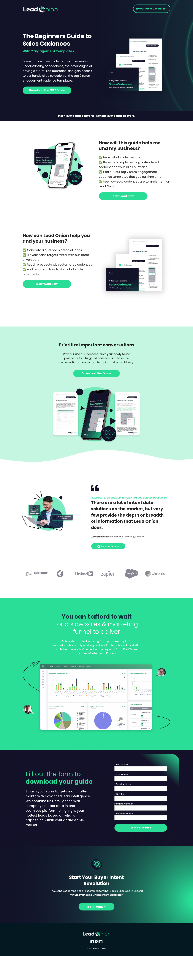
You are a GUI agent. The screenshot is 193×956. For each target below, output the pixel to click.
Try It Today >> (96, 907)
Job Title (119, 793)
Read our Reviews (110, 546)
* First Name (121, 764)
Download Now (123, 196)
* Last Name (121, 774)
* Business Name (123, 813)
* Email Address (122, 784)
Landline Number (123, 803)
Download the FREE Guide (47, 90)
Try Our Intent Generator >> (152, 8)
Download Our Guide (96, 373)
